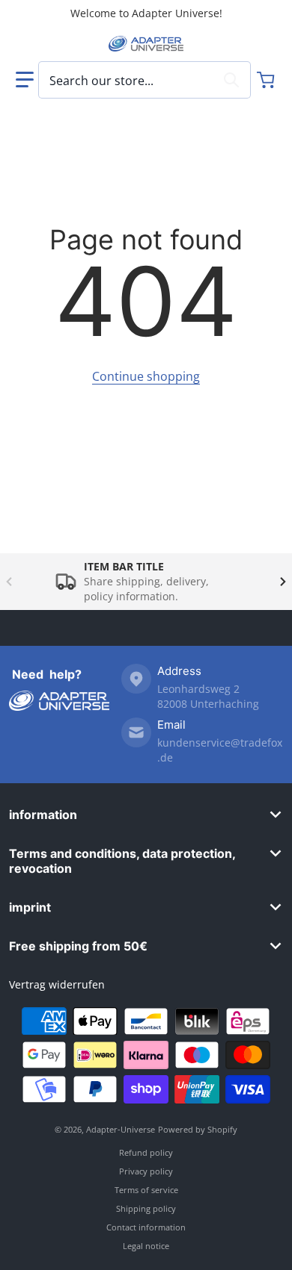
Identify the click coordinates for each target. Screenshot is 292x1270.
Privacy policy (146, 1171)
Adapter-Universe (120, 1129)
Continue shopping (146, 376)
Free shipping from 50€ (78, 946)
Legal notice (146, 1245)
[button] (24, 80)
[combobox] (144, 79)
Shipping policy (146, 1208)
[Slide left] (9, 581)
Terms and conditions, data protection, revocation (122, 861)
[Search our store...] (231, 79)
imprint (30, 907)
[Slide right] (283, 581)
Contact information (146, 1227)
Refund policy (146, 1152)
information (43, 814)
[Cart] (267, 80)
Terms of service (146, 1189)
